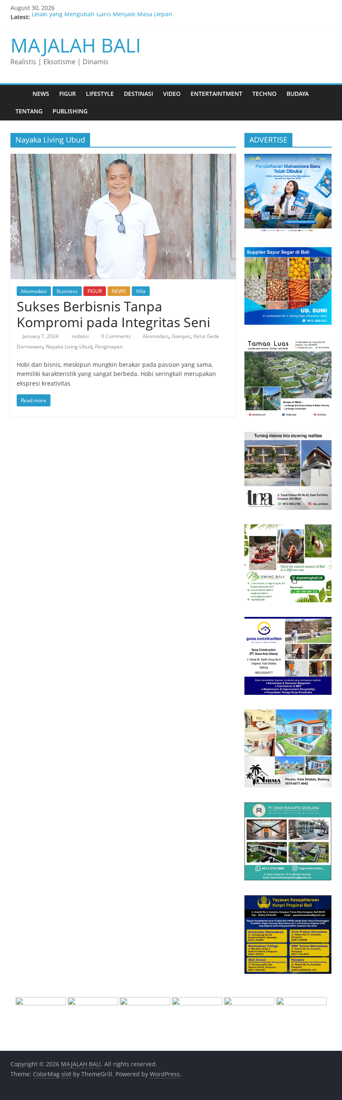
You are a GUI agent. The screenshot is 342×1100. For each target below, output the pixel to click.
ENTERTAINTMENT (216, 94)
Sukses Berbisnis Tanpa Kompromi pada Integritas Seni (113, 314)
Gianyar (181, 336)
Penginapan (109, 346)
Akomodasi (34, 291)
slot (66, 1074)
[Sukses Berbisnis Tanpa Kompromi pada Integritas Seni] (123, 158)
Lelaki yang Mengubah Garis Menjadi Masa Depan (102, 17)
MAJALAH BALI (75, 45)
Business (67, 291)
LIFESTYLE (100, 94)
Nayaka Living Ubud (69, 346)
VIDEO (172, 94)
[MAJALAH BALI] (19, 93)
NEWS (41, 94)
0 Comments (115, 336)
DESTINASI (138, 94)
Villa (141, 291)
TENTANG (29, 111)
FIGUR (67, 94)
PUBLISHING (70, 111)
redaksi (81, 336)
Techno (264, 94)
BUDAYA (298, 94)
